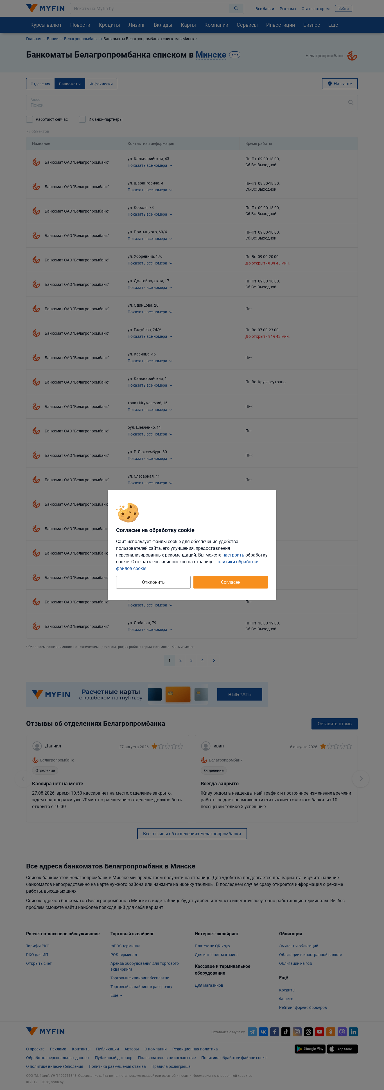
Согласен (230, 582)
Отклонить (153, 582)
